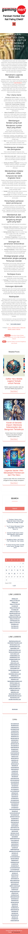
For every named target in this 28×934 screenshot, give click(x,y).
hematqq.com (15, 624)
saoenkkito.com (14, 648)
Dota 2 (9, 327)
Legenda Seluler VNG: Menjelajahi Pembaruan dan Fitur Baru (14, 472)
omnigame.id (14, 807)
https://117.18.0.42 (15, 608)
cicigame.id (15, 847)
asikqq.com (15, 598)
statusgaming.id (14, 896)
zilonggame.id (15, 784)
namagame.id (14, 774)
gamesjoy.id (15, 853)
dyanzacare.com (14, 697)
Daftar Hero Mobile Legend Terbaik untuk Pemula (14, 381)
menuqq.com (14, 628)
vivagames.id (14, 751)
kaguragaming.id (14, 880)
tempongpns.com (15, 644)
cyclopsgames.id (14, 856)
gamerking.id (14, 875)
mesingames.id (15, 747)
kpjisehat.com (15, 675)
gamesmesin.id (15, 738)
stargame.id (15, 776)
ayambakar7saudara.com (15, 643)
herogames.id (15, 745)
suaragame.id (15, 804)
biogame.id (15, 811)
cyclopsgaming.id (15, 867)
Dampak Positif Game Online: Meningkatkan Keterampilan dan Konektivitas (15, 534)
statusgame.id (15, 734)
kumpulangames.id (14, 809)
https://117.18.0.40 (15, 622)
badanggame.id (15, 849)
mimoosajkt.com (14, 668)
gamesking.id (14, 900)
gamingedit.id (14, 825)
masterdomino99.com (15, 617)
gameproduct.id (14, 835)
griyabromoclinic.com (15, 699)
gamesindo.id (14, 740)
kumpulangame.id (15, 813)
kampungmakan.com (15, 652)
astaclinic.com (15, 692)
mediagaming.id (15, 862)
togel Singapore (18, 82)
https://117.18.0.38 (15, 615)
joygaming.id (14, 864)
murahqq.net (14, 609)
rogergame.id (14, 844)
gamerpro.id (14, 876)
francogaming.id (14, 829)
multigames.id (15, 907)
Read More (14, 391)
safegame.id (14, 793)
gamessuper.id (15, 743)
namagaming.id (15, 729)
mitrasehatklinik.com (15, 677)
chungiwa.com (15, 672)
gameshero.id (15, 736)
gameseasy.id (14, 898)
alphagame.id (14, 845)
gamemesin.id (15, 758)
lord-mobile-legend (16, 324)
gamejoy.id (15, 873)
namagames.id (15, 754)
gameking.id (14, 913)
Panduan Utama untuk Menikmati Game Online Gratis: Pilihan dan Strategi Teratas (15, 521)
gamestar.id (15, 765)
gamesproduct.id (14, 816)
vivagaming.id (15, 731)
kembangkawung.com (15, 670)
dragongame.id (15, 920)
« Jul (14, 585)
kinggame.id (14, 918)
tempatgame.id (15, 815)
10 (6, 570)
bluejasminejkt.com (14, 659)
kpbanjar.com (15, 679)
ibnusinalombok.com (15, 694)
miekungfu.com (14, 663)
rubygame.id (14, 785)
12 (11, 570)
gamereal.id (15, 831)
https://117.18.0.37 (15, 618)
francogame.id (15, 840)
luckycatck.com (14, 653)
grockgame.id (15, 789)
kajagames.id (14, 860)
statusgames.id (15, 909)
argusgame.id (15, 787)
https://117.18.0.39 (15, 604)
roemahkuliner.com (14, 646)
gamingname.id (15, 882)
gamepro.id (15, 917)
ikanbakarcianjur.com (15, 674)
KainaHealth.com (15, 686)
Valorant (18, 329)
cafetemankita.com (14, 664)
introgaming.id (15, 800)
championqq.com (15, 620)
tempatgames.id (14, 802)
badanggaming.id (14, 838)
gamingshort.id (15, 827)
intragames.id (14, 798)
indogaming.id (15, 727)
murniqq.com (14, 626)
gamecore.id (14, 756)
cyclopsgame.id (14, 869)
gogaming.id (14, 889)
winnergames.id (14, 780)
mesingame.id (15, 769)
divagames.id (14, 749)
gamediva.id (14, 762)
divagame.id (14, 773)
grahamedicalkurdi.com (14, 695)
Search (14, 498)
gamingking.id (15, 884)
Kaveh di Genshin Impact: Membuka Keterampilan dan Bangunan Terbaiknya (14, 426)
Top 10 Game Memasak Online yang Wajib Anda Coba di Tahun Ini (15, 527)
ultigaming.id (14, 893)
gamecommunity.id (15, 871)
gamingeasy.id (15, 878)
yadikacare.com (14, 690)
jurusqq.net (15, 606)
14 (17, 570)
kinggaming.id (15, 887)
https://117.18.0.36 (15, 600)
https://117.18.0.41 (15, 611)
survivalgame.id (14, 791)
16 (23, 570)
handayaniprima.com (15, 650)
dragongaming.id (14, 891)
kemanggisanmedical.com (15, 681)
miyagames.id (15, 818)
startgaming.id (15, 732)
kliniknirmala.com (15, 683)
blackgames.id (15, 822)
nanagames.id (15, 866)
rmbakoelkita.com (15, 655)
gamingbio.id (14, 794)
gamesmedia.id (15, 858)
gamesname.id (15, 902)
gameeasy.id (14, 911)
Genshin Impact (16, 327)
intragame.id (14, 805)
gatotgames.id (15, 820)
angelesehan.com (15, 657)
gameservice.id (15, 833)
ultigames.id (14, 906)
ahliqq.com (15, 602)
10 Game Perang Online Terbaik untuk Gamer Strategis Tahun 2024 (15, 546)
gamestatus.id (15, 915)
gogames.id (15, 904)
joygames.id (14, 855)
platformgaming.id (15, 886)
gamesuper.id (15, 763)
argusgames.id (15, 782)
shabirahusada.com (14, 688)
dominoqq (15, 709)
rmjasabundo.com (15, 666)
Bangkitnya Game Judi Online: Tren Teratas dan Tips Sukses (15, 540)
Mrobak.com (14, 661)
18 (9, 573)
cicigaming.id (14, 824)
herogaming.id (15, 723)
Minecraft (22, 327)
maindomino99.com (14, 613)
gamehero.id (14, 760)
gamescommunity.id (14, 851)
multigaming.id (15, 895)
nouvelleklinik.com (15, 685)
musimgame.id (15, 767)
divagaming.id (15, 725)
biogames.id (14, 796)
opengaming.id (15, 778)
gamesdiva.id (14, 742)
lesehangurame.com (15, 641)
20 (14, 573)
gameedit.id (15, 836)
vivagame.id (14, 771)
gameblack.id (14, 842)
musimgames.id (15, 753)
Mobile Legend (12, 329)
